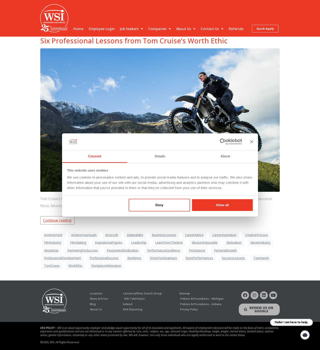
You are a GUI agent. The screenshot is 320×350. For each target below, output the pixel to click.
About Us (183, 28)
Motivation (234, 242)
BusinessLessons (164, 235)
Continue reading (57, 220)
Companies (157, 28)
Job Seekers (129, 28)
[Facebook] (245, 295)
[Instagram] (254, 295)
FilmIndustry (52, 242)
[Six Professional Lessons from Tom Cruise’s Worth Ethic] (160, 119)
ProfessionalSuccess (104, 258)
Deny (159, 205)
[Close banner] (251, 141)
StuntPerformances (199, 258)
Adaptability (135, 235)
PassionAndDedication (122, 250)
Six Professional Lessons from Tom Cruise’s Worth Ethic (133, 40)
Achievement (53, 235)
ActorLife (111, 235)
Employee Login (102, 28)
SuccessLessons (233, 258)
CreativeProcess (256, 235)
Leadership (139, 242)
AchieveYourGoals (84, 235)
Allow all (222, 205)
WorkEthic (75, 265)
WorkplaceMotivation (106, 265)
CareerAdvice (194, 235)
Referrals (236, 28)
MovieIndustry (260, 242)
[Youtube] (273, 295)
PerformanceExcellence (163, 250)
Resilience (134, 258)
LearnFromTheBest (169, 242)
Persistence (197, 250)
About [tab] (225, 156)
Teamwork (261, 258)
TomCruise (52, 265)
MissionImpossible (205, 242)
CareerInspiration (224, 235)
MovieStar (51, 250)
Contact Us (210, 28)
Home (78, 28)
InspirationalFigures (108, 242)
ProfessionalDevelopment (62, 258)
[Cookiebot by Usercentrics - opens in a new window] (223, 142)
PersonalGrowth (225, 250)
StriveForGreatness (163, 258)
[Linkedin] (264, 295)
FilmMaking (78, 242)
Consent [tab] (94, 156)
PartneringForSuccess (82, 250)
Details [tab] (160, 156)
